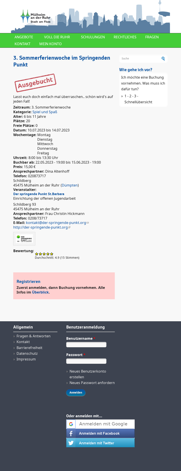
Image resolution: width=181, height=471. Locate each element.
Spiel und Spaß (44, 111)
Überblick (40, 292)
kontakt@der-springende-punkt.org (56, 222)
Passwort (75, 354)
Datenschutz (27, 353)
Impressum (26, 359)
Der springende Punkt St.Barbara (38, 194)
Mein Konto (50, 43)
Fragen (152, 37)
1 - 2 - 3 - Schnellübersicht (138, 99)
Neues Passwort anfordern (92, 382)
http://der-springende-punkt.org (40, 227)
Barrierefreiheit (29, 347)
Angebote (24, 37)
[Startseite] (64, 16)
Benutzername (80, 338)
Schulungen (93, 37)
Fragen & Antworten (34, 336)
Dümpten (70, 185)
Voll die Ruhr (57, 37)
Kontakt (22, 43)
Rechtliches (125, 37)
